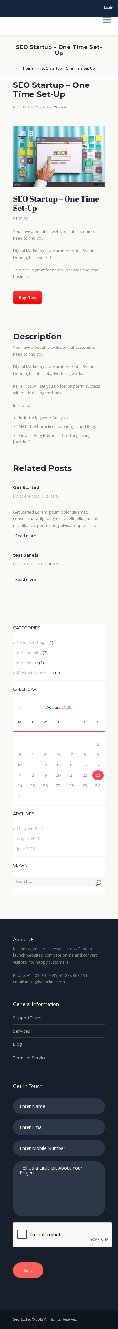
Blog (17, 1044)
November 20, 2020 (30, 107)
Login (108, 8)
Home (28, 68)
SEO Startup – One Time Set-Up (51, 89)
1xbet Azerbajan (32, 642)
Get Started (26, 487)
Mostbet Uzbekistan (35, 672)
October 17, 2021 (27, 564)
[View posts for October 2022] (19, 707)
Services (21, 1031)
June (26, 849)
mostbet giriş (29, 653)
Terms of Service (30, 1057)
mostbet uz (27, 663)
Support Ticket (27, 1018)
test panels (25, 555)
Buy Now (27, 297)
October (30, 828)
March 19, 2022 (26, 496)
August (28, 839)
